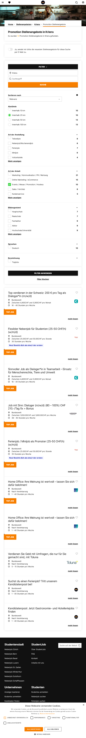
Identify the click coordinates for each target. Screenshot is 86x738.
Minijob (15, 153)
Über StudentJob (38, 649)
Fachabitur (16, 221)
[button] (43, 734)
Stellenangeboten (23, 24)
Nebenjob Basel (10, 658)
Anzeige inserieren (12, 692)
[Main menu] (2, 2)
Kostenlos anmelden (12, 696)
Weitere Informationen (47, 714)
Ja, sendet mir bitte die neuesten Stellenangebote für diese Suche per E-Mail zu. (42, 50)
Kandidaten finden (11, 701)
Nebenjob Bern (10, 654)
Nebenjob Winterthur (13, 672)
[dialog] (43, 720)
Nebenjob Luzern (11, 663)
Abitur (14, 226)
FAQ (33, 654)
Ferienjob (16, 148)
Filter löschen (43, 279)
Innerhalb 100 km (19, 124)
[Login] (83, 2)
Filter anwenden (43, 273)
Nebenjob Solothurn (12, 676)
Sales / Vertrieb (18, 189)
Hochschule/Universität (21, 230)
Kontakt (34, 658)
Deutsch (15, 248)
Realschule (16, 216)
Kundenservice (18, 194)
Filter (42, 67)
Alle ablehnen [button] (53, 729)
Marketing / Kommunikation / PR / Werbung (30, 175)
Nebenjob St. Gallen (12, 667)
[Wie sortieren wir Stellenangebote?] (77, 95)
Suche (43, 85)
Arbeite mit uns (37, 663)
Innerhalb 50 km (18, 120)
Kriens (37, 24)
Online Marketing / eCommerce (25, 180)
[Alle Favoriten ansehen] (9, 2)
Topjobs (15, 262)
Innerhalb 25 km (18, 115)
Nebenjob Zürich (11, 649)
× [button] (83, 705)
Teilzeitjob (16, 139)
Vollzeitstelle (17, 157)
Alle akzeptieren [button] (33, 729)
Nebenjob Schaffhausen (14, 681)
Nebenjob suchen (38, 696)
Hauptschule (17, 212)
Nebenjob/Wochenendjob (22, 143)
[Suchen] (77, 2)
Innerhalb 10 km (18, 110)
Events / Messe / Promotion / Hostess (27, 184)
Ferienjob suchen (38, 701)
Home (10, 24)
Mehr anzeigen (14, 161)
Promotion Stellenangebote (54, 24)
